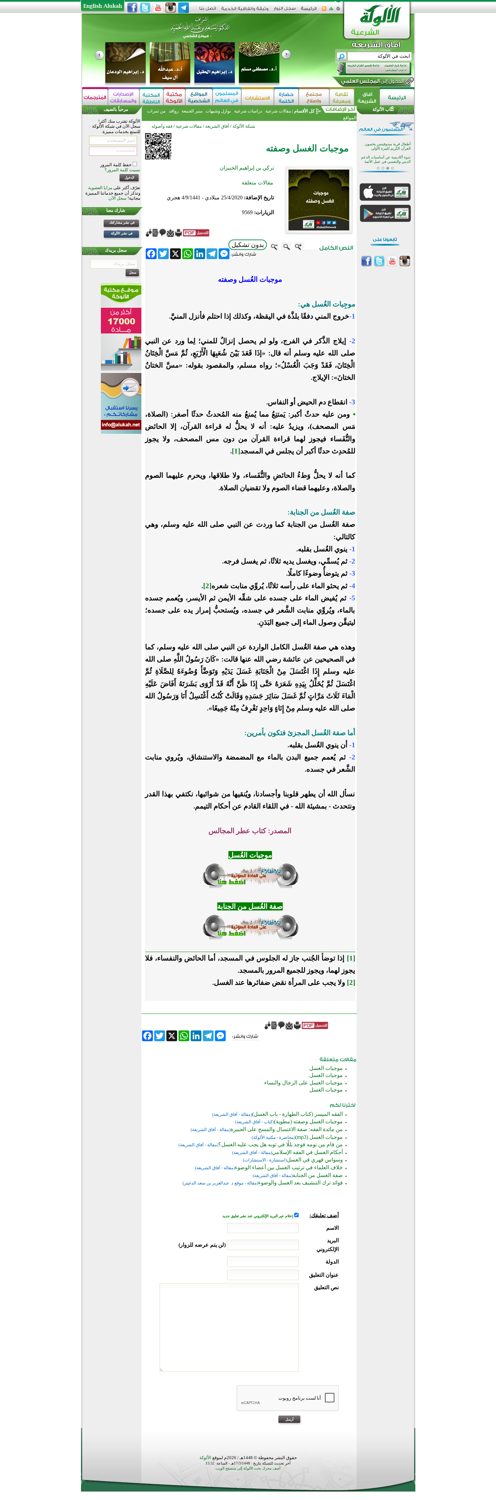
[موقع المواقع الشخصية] (199, 97)
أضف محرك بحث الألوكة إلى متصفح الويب (248, 1468)
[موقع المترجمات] (95, 97)
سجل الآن (118, 198)
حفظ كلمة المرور (116, 164)
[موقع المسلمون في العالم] (227, 97)
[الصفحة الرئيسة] (338, 10)
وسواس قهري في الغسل (315, 1159)
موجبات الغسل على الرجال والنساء (303, 1082)
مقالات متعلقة (257, 182)
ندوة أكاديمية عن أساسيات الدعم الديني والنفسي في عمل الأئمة (386, 156)
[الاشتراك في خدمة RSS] (324, 10)
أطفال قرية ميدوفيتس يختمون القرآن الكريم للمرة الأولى (388, 143)
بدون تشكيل (247, 244)
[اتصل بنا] (207, 10)
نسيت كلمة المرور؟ (122, 169)
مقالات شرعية (277, 111)
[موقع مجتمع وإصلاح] (314, 97)
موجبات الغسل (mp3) (319, 1137)
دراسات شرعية (248, 111)
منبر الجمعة (192, 111)
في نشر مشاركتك (122, 222)
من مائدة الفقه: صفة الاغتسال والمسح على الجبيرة (286, 1129)
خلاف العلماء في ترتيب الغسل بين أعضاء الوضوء (289, 1167)
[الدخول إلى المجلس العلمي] (372, 82)
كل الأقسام (304, 111)
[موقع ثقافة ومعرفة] (341, 97)
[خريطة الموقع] (331, 10)
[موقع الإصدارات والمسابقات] (123, 97)
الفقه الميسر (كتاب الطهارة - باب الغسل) (297, 1114)
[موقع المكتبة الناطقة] (151, 97)
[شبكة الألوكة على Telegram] (183, 7)
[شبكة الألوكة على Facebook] (132, 7)
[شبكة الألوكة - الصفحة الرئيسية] (309, 11)
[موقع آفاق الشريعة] (367, 97)
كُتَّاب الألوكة (383, 109)
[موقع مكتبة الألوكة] (174, 97)
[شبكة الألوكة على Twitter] (145, 7)
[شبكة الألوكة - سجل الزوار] (284, 10)
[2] (351, 982)
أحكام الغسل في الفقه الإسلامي (307, 1152)
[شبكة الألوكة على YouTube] (158, 7)
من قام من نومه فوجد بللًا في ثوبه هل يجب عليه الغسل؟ (280, 1144)
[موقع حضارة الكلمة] (286, 97)
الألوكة (205, 1457)
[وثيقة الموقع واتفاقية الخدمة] (245, 11)
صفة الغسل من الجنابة (318, 1175)
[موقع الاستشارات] (257, 97)
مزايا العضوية (100, 187)
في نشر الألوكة (122, 233)
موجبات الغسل (326, 1068)
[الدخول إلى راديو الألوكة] (368, 68)
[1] (351, 958)
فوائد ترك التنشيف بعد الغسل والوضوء (300, 1182)
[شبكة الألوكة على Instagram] (170, 7)
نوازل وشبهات (218, 111)
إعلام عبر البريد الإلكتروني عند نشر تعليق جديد (258, 1216)
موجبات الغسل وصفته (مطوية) (308, 1121)
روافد (174, 111)
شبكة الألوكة (243, 126)
